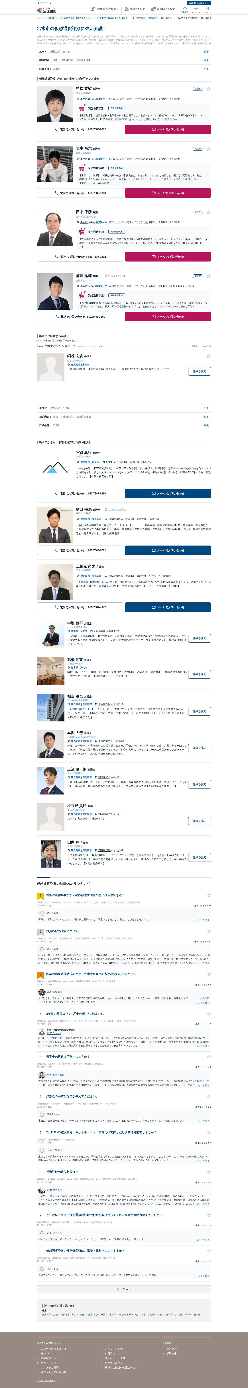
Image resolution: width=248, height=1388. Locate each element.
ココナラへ (45, 3)
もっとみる (124, 1289)
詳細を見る (199, 371)
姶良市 (95, 462)
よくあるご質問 (50, 1367)
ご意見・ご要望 (114, 1348)
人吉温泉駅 (100, 631)
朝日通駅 (103, 777)
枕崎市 (56, 1314)
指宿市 (83, 1314)
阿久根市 (65, 1314)
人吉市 (83, 631)
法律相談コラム (50, 1358)
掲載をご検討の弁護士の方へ (121, 1367)
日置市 (104, 1314)
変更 (206, 51)
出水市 (84, 98)
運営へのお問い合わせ (53, 1372)
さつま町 (179, 1314)
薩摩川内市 (93, 1314)
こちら (99, 346)
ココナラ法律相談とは (53, 1348)
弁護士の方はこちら (199, 2)
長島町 (188, 1314)
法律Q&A (46, 1353)
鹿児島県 (75, 364)
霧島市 (112, 1314)
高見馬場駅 (104, 850)
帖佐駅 (110, 462)
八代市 (83, 667)
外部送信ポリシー (115, 1362)
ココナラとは (48, 1362)
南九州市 (151, 1314)
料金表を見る (117, 108)
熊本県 (74, 631)
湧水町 (197, 1314)
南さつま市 (140, 1314)
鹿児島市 (96, 519)
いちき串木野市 (125, 1314)
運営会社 (171, 1348)
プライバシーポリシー (117, 1358)
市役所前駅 (115, 575)
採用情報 (171, 1353)
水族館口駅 (115, 519)
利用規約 (110, 1353)
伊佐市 (161, 1314)
